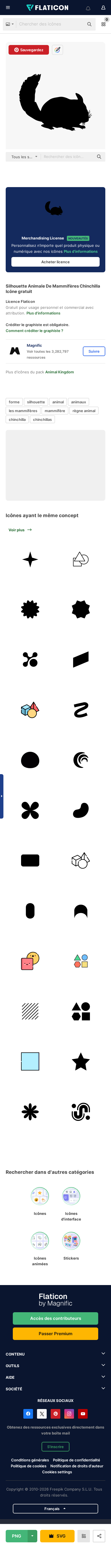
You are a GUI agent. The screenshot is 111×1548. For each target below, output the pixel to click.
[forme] (30, 559)
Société (14, 1389)
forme (14, 402)
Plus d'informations (81, 251)
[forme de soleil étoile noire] (81, 609)
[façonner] (81, 961)
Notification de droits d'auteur (76, 1466)
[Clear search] (77, 24)
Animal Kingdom (59, 372)
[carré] (30, 1061)
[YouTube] (83, 1414)
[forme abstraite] (30, 659)
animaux (78, 402)
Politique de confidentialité (76, 1460)
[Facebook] (28, 1414)
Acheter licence (55, 262)
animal (58, 402)
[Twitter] (42, 1414)
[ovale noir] (30, 760)
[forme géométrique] (81, 559)
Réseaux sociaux (55, 1400)
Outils (12, 1365)
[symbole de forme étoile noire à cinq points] (81, 1061)
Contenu (15, 1354)
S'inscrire (55, 1446)
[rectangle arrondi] (30, 860)
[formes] (81, 1011)
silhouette (36, 402)
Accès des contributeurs (55, 1318)
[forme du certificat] (30, 609)
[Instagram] (69, 1414)
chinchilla (17, 419)
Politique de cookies (28, 1466)
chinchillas (42, 419)
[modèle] (30, 1011)
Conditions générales (30, 1460)
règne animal (84, 410)
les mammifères (23, 410)
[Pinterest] (55, 1414)
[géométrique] (30, 710)
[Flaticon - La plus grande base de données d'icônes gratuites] (47, 8)
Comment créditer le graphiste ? (34, 330)
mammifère (55, 410)
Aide (10, 1377)
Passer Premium (55, 1333)
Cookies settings (57, 1472)
